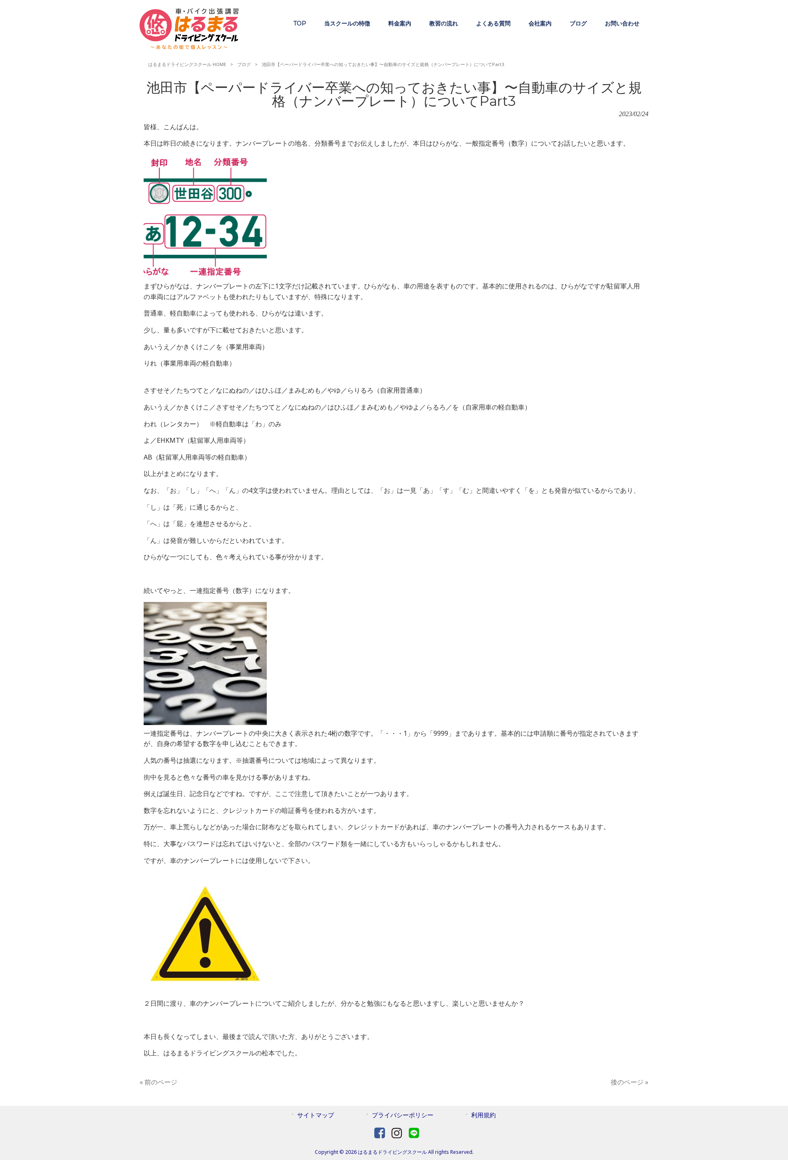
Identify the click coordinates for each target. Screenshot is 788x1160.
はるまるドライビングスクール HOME (187, 64)
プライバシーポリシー (402, 1115)
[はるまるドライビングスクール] (189, 46)
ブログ (244, 64)
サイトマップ (315, 1115)
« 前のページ (158, 1082)
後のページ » (629, 1082)
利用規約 (483, 1115)
